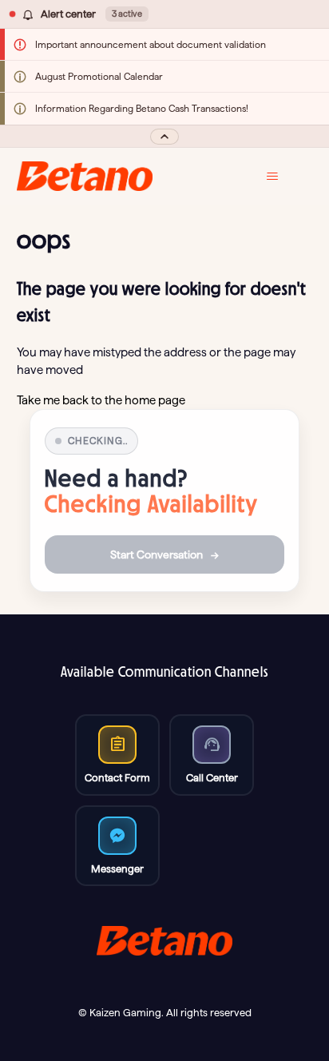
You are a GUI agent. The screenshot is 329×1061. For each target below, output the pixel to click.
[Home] (85, 176)
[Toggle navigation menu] (284, 176)
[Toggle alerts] (164, 136)
